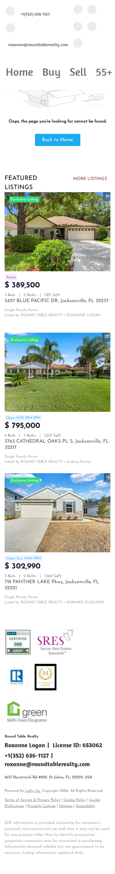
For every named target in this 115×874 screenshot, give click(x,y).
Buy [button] (51, 72)
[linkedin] (91, 10)
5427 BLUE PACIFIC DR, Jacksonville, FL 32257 (57, 300)
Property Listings (41, 806)
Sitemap (65, 806)
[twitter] (77, 27)
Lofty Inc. (33, 791)
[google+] (77, 43)
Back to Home (57, 139)
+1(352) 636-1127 (27, 755)
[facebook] (77, 10)
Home (19, 72)
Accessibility (85, 806)
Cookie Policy (74, 800)
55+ (104, 72)
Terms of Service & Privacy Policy (32, 800)
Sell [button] (78, 72)
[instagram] (91, 27)
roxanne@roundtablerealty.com (47, 764)
